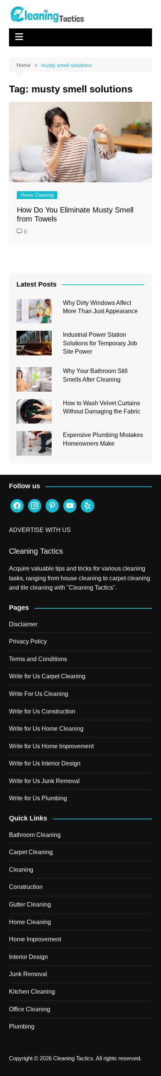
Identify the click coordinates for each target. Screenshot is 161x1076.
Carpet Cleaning (31, 852)
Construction (26, 887)
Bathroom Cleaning (35, 835)
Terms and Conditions (38, 659)
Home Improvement (35, 939)
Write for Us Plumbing (38, 798)
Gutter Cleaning (30, 904)
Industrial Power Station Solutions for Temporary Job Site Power (100, 343)
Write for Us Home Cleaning (46, 728)
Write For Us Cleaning (38, 694)
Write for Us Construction (42, 711)
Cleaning (21, 869)
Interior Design (28, 957)
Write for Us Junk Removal (44, 781)
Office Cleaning (29, 1009)
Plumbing (21, 1026)
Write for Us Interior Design (44, 763)
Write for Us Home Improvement (51, 746)
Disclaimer (23, 624)
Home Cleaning (37, 195)
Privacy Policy (28, 641)
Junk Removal (28, 974)
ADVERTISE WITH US (40, 530)
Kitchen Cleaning (32, 991)
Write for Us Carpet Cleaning (47, 676)
